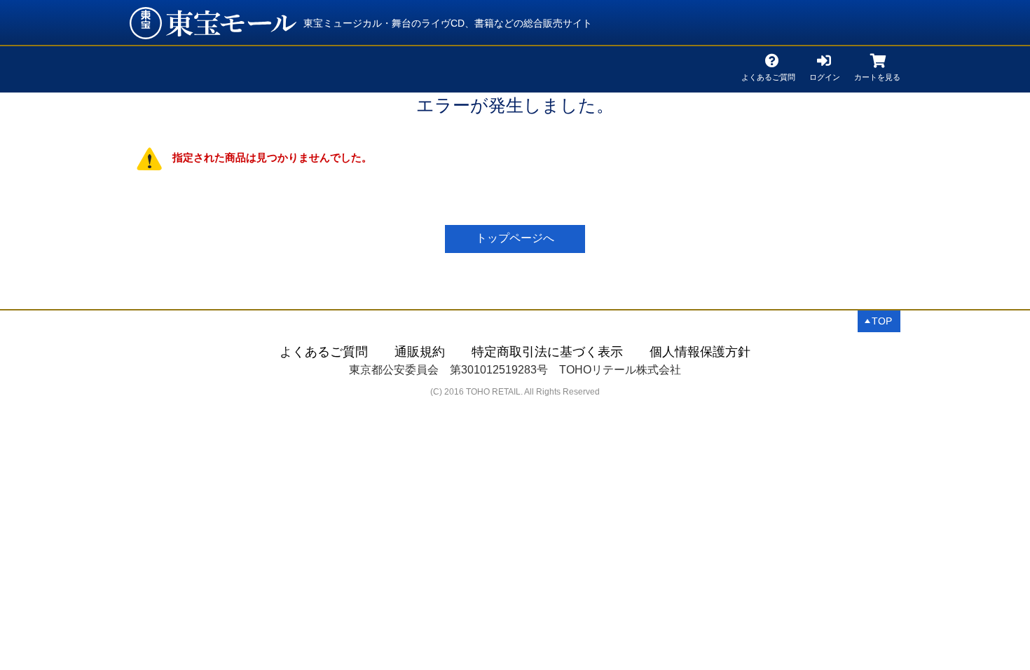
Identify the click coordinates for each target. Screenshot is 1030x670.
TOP (882, 321)
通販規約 (419, 352)
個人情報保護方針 (700, 352)
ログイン (824, 74)
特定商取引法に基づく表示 (547, 352)
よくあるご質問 (768, 74)
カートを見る (877, 74)
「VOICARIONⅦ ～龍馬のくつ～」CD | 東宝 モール (213, 23)
